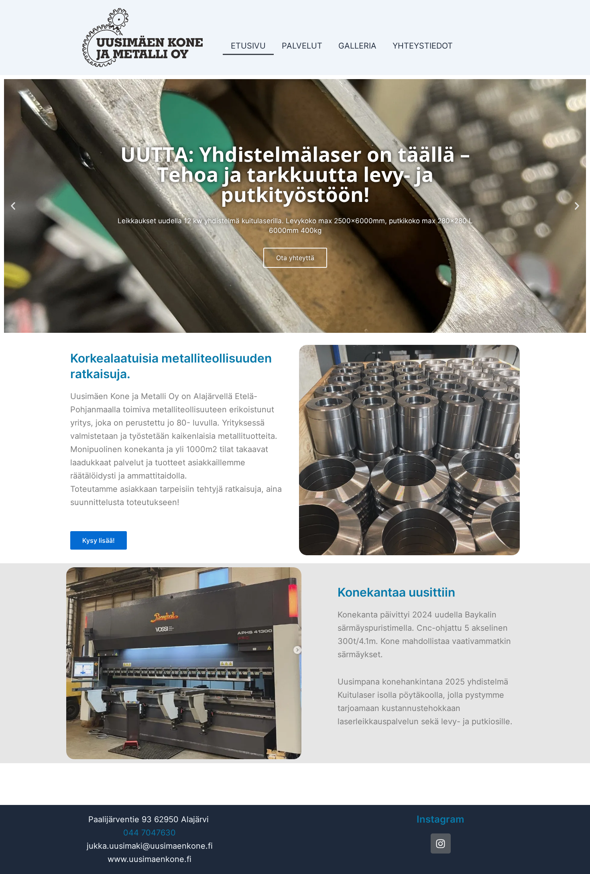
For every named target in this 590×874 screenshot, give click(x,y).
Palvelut (302, 46)
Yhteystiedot (423, 46)
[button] (13, 206)
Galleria (357, 46)
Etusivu (248, 46)
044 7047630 (149, 832)
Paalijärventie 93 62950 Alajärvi (148, 819)
